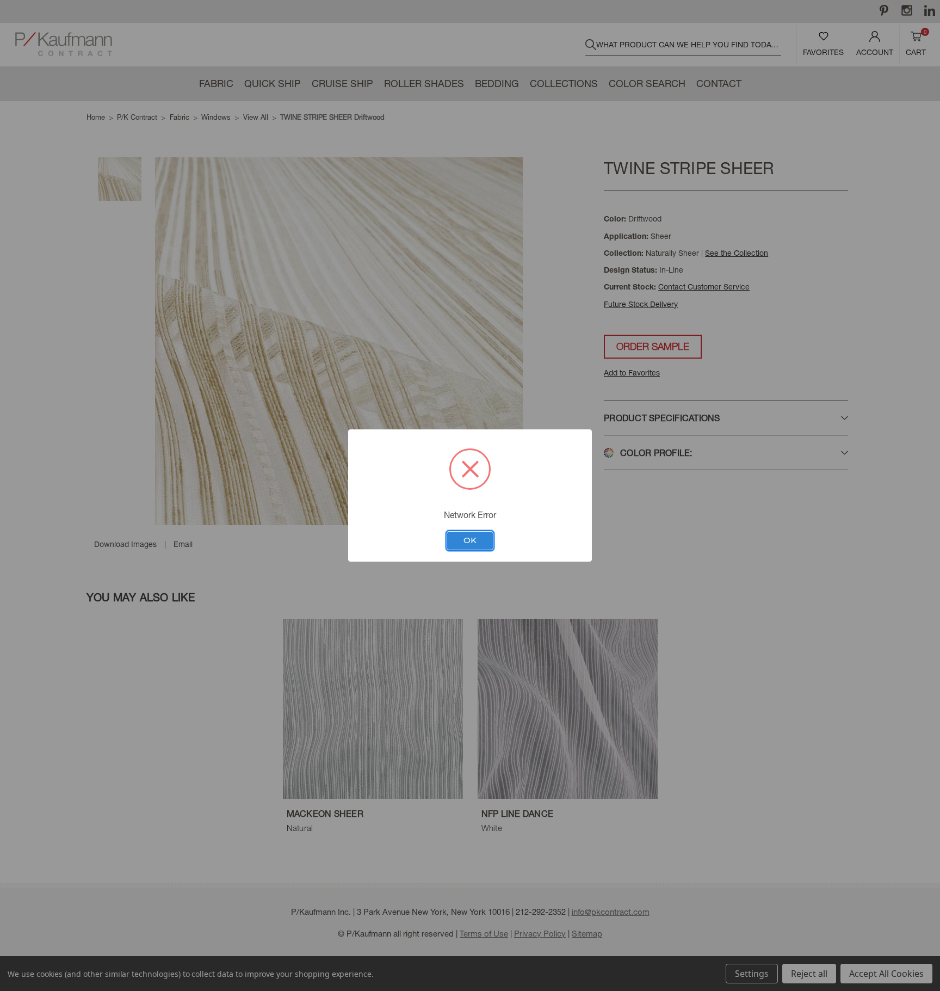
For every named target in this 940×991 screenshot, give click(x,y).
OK (470, 540)
